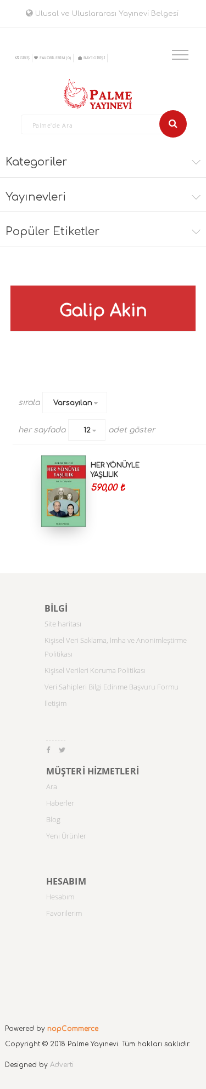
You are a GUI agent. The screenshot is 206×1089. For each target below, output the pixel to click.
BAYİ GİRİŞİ (94, 57)
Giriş (25, 57)
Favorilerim (64, 913)
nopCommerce (72, 1029)
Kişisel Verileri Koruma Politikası (95, 670)
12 (87, 430)
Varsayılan (72, 403)
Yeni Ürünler (66, 836)
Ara (51, 786)
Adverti (62, 1065)
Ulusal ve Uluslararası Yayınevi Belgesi (106, 14)
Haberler (60, 803)
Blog (53, 819)
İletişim (55, 703)
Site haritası (62, 624)
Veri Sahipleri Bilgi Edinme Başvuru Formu (111, 687)
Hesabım (60, 897)
